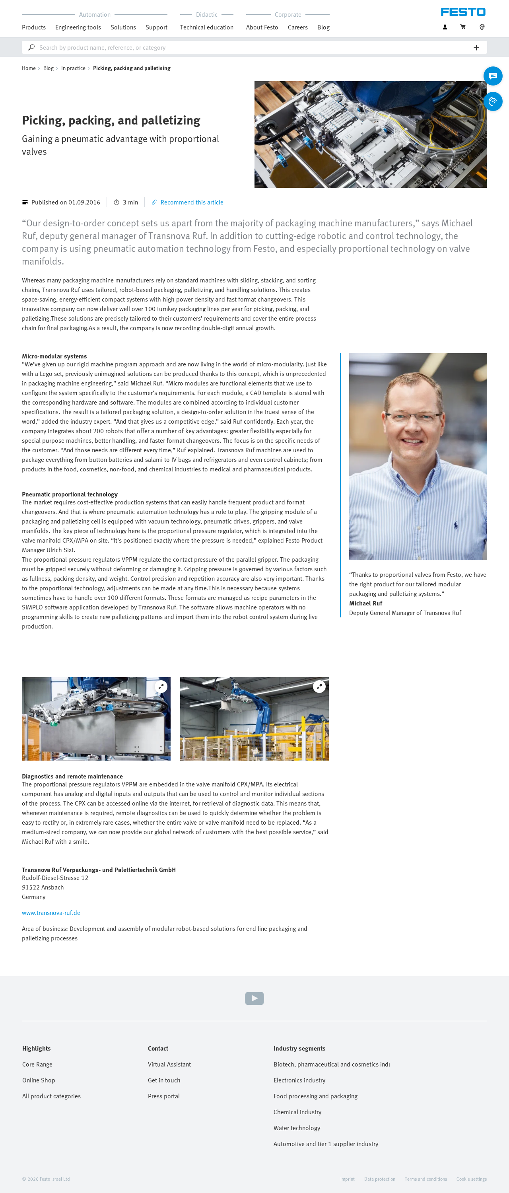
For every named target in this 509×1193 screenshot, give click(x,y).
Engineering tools (78, 27)
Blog (323, 27)
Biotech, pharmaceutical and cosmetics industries (332, 1064)
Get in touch (164, 1080)
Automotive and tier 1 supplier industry (326, 1143)
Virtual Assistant (169, 1064)
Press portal (164, 1096)
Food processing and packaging (315, 1096)
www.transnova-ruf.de (51, 912)
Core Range (37, 1064)
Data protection (379, 1178)
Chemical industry (297, 1112)
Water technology (297, 1128)
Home (29, 68)
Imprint (347, 1178)
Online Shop (38, 1080)
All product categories (51, 1096)
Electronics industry (299, 1080)
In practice (73, 68)
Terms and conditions (426, 1178)
